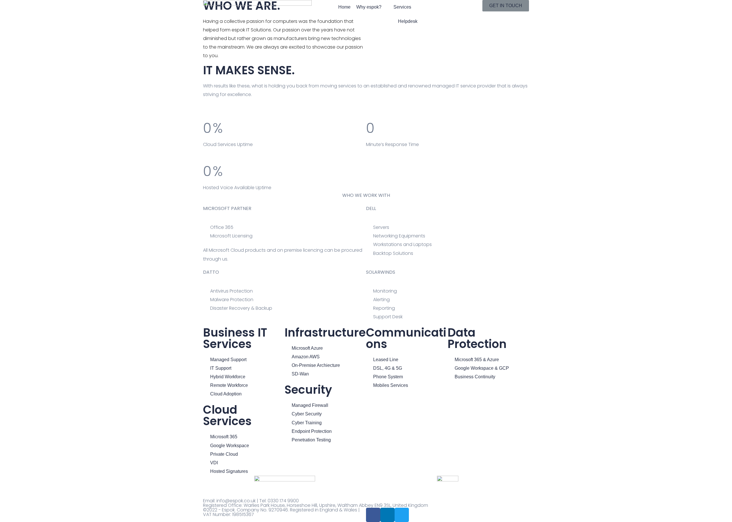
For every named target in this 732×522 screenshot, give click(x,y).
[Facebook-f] (373, 515)
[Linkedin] (387, 515)
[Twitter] (402, 515)
